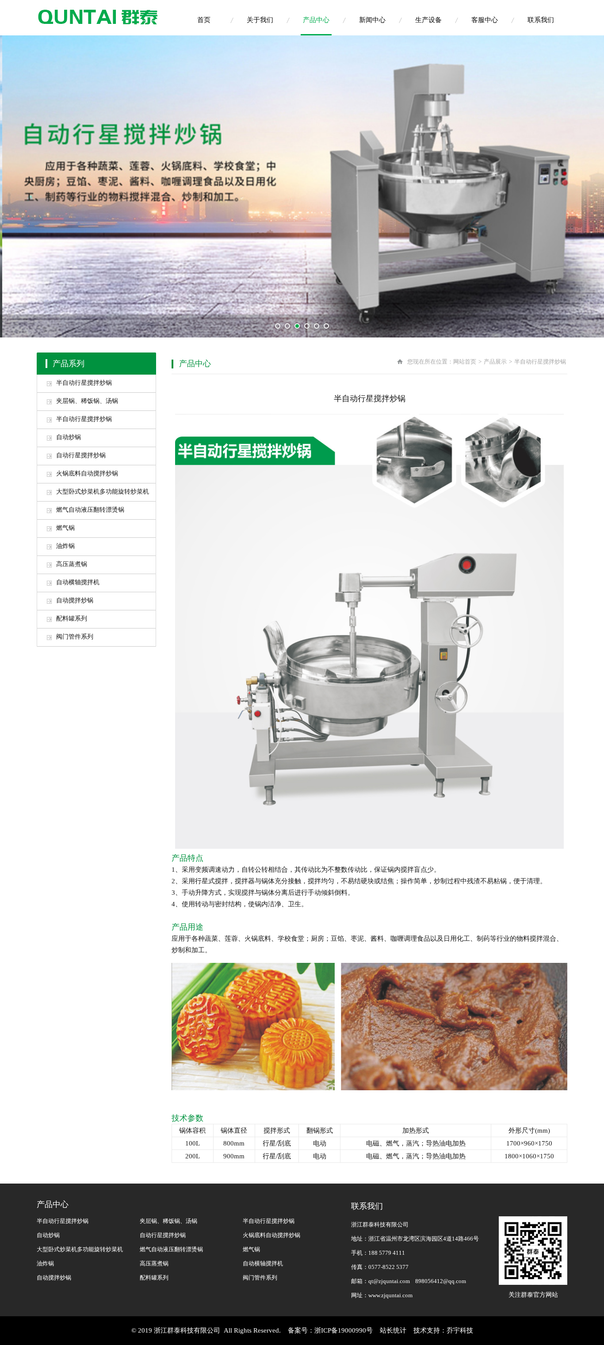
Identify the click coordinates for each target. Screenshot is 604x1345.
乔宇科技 (460, 1330)
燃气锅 (65, 528)
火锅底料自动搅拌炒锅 (87, 473)
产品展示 (495, 361)
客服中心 (484, 19)
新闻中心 (372, 19)
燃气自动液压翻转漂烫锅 (90, 509)
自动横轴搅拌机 (77, 582)
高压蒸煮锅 (71, 564)
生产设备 (428, 19)
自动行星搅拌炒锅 (81, 455)
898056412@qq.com (440, 1281)
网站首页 (464, 361)
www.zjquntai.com (390, 1295)
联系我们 (541, 19)
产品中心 (316, 19)
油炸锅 (65, 546)
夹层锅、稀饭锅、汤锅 (87, 401)
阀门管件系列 (74, 636)
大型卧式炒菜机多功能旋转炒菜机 (102, 491)
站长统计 (393, 1330)
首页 (203, 19)
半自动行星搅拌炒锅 (84, 382)
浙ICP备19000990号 (343, 1330)
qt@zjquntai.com (389, 1281)
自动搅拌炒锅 (74, 600)
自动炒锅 (68, 437)
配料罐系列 (71, 618)
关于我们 (260, 19)
